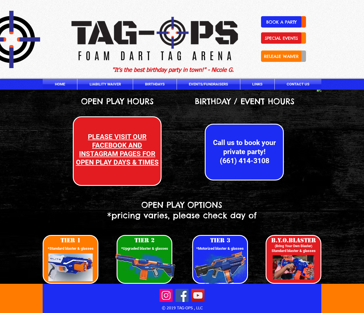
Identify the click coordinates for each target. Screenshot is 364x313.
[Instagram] (166, 295)
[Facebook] (182, 295)
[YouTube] (197, 295)
